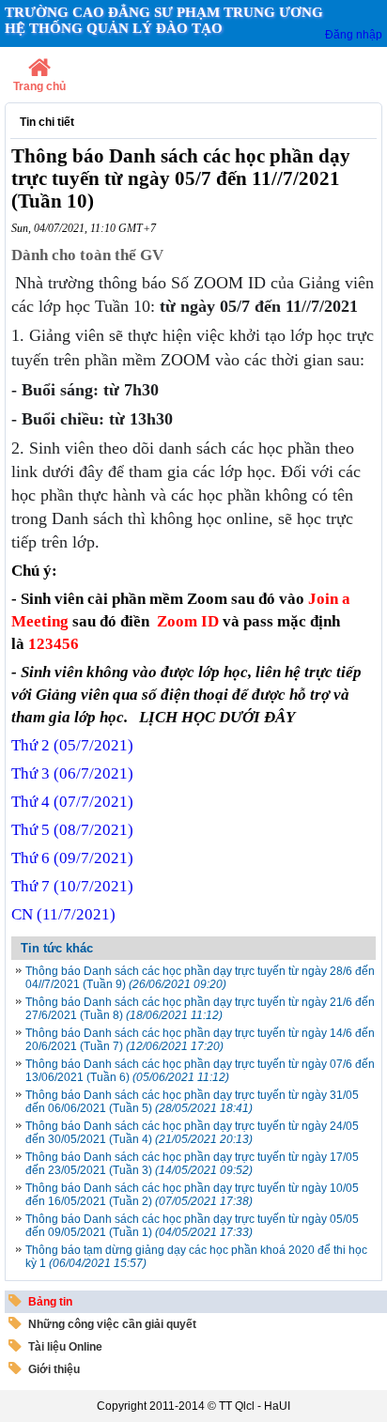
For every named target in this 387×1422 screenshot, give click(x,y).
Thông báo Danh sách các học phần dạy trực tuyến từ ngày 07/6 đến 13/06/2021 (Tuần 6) (200, 1071)
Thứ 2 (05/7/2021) (72, 745)
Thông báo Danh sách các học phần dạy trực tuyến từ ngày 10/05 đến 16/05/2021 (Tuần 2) (192, 1195)
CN (63, 914)
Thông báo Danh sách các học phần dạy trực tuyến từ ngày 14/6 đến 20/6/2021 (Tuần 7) (200, 1040)
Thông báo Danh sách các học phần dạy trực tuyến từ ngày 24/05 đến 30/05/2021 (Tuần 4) (192, 1133)
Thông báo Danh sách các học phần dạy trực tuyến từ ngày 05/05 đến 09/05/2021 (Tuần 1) (192, 1226)
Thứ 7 (72, 886)
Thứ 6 (72, 858)
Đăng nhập (353, 34)
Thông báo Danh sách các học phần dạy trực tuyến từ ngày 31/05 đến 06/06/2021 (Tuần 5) (192, 1102)
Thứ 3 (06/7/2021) (72, 773)
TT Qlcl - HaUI (254, 1406)
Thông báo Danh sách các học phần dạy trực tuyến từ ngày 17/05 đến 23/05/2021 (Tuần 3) (192, 1164)
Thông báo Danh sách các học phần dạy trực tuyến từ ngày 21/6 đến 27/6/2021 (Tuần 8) (200, 1009)
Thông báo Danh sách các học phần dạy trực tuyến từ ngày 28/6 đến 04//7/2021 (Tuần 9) (200, 978)
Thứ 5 (72, 830)
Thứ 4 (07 (72, 802)
